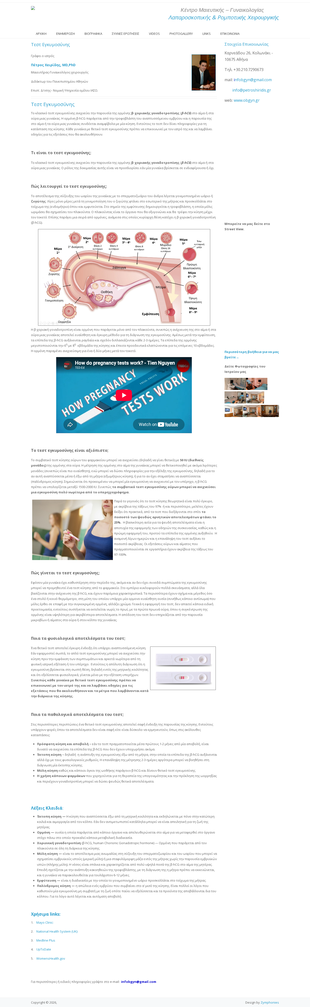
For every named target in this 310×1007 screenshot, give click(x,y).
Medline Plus (45, 940)
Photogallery (181, 33)
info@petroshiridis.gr (251, 90)
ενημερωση (65, 33)
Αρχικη (41, 33)
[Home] (33, 8)
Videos (154, 33)
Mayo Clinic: (45, 922)
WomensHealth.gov (50, 958)
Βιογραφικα (93, 33)
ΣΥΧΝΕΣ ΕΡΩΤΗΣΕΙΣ (125, 33)
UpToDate (43, 949)
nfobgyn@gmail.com (253, 79)
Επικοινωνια (230, 33)
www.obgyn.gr (247, 100)
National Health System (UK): (57, 931)
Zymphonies (270, 1002)
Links (206, 33)
